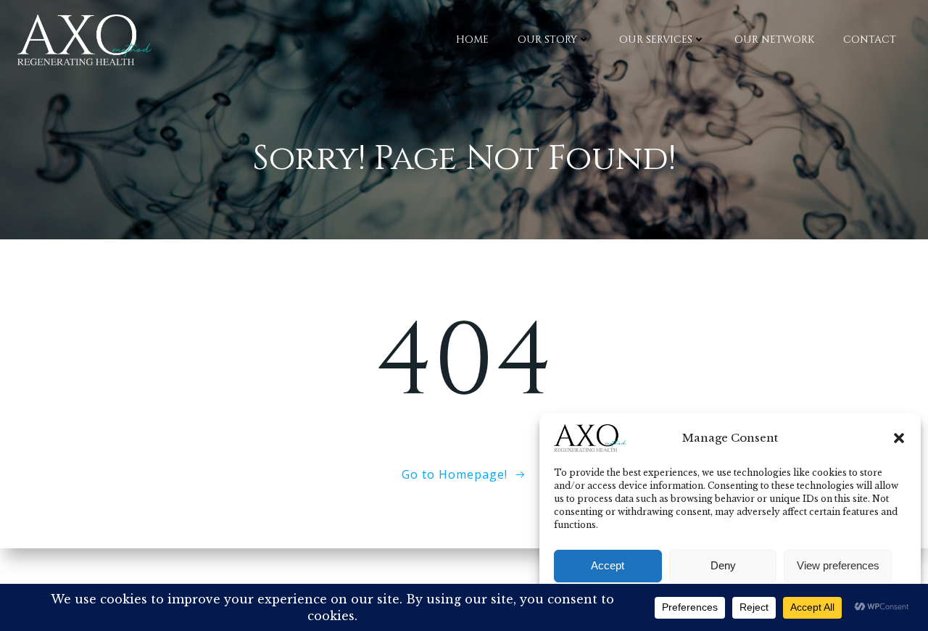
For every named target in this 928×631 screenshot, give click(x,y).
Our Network (774, 39)
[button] (899, 438)
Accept (607, 565)
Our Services (655, 39)
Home (472, 39)
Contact (869, 39)
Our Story (547, 39)
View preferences (838, 565)
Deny (723, 565)
